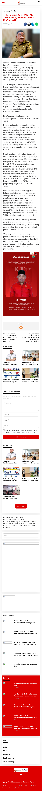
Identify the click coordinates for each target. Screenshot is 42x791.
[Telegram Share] (32, 24)
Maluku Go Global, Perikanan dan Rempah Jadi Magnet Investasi (26, 643)
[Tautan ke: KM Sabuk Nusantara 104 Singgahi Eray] (7, 667)
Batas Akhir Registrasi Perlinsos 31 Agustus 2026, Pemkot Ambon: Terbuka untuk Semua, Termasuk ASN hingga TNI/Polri (11, 381)
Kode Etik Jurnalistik (27, 786)
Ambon (5, 25)
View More (21, 506)
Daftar (5, 747)
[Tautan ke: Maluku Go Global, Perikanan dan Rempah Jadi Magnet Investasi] (7, 646)
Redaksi (4, 788)
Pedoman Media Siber (10, 786)
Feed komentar (8, 758)
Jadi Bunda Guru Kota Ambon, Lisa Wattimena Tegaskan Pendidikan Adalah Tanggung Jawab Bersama (30, 381)
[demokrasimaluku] (21, 2)
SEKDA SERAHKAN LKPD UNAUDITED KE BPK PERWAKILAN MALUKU (11, 337)
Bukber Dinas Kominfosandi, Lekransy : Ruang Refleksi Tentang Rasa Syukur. (30, 337)
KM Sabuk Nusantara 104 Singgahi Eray (26, 665)
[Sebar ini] (25, 24)
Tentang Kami (14, 788)
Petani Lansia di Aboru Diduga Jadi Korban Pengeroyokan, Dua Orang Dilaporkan (25, 633)
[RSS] (21, 327)
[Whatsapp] (36, 24)
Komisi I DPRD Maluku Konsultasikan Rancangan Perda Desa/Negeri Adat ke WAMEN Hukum (25, 622)
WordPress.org (8, 762)
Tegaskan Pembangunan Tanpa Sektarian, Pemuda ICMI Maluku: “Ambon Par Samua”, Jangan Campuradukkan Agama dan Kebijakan (11, 363)
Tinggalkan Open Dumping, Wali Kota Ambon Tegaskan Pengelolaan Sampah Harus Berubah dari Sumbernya (11, 497)
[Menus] (3, 2)
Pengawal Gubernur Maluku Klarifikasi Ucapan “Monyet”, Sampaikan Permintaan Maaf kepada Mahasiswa (24, 706)
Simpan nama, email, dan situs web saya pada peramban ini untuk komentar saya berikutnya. (20, 431)
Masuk (5, 751)
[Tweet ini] (29, 24)
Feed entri (6, 754)
